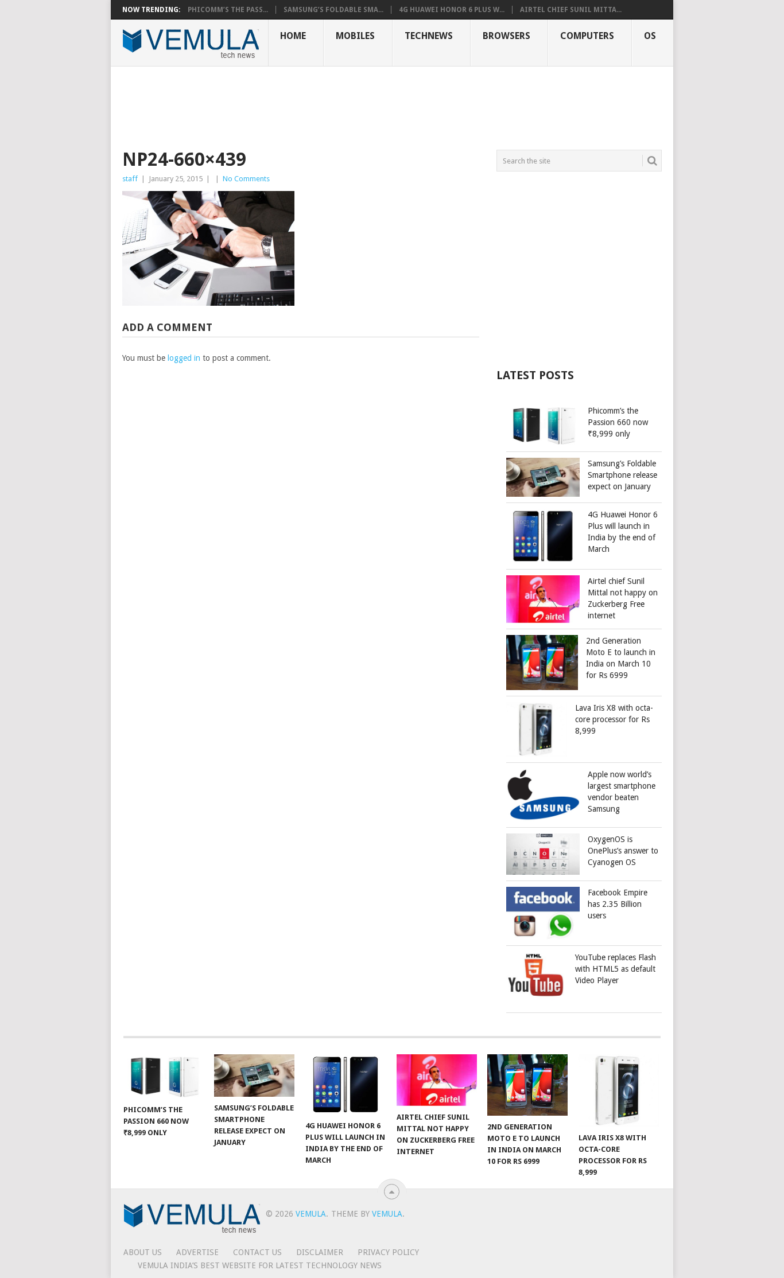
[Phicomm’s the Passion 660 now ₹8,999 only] (163, 1076)
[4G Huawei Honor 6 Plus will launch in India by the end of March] (345, 1084)
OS (650, 35)
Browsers (506, 35)
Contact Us (257, 1252)
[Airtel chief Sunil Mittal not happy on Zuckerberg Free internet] (437, 1080)
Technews (429, 35)
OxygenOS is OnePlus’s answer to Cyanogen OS (623, 851)
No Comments (246, 178)
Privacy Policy (388, 1252)
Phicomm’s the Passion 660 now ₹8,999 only (618, 422)
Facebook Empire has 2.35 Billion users (617, 904)
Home (293, 35)
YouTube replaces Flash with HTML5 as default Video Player (615, 969)
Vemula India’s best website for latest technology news (260, 1265)
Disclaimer (319, 1252)
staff (130, 178)
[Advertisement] (331, 106)
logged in (184, 358)
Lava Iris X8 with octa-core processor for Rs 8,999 (614, 719)
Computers (587, 35)
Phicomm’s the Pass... (228, 10)
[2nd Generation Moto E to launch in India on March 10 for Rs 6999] (527, 1085)
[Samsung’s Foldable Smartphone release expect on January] (254, 1075)
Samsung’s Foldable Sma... (333, 10)
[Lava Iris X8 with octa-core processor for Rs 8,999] (619, 1090)
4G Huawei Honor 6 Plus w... (451, 10)
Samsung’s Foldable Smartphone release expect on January (622, 475)
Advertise (197, 1252)
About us (142, 1252)
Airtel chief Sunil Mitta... (571, 10)
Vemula (311, 1213)
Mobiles (355, 35)
